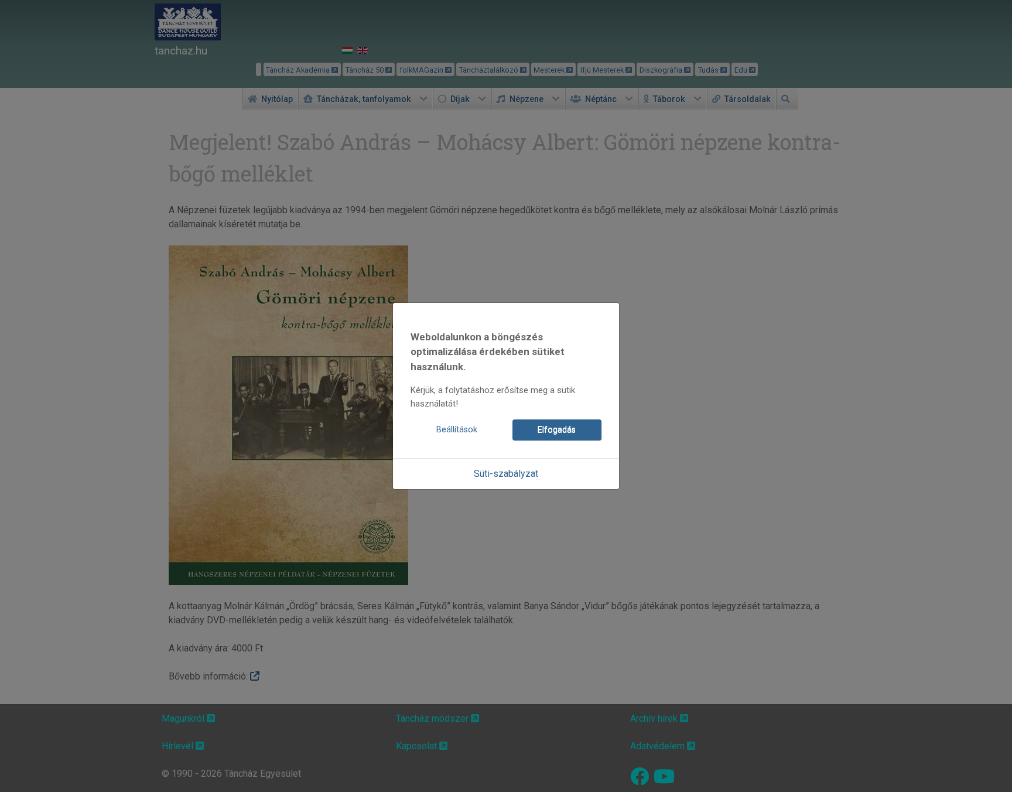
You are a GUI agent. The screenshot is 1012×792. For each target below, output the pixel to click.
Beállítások (456, 430)
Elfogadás (557, 430)
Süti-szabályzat (506, 473)
